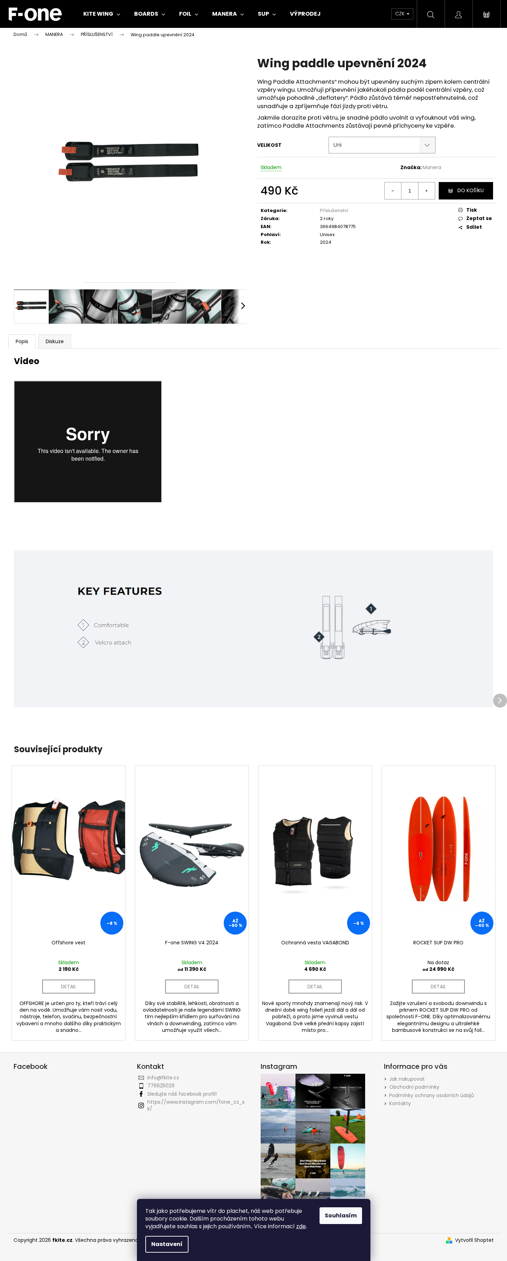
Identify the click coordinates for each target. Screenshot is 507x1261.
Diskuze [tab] (55, 341)
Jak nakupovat (407, 1078)
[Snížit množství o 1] (393, 190)
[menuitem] (101, 14)
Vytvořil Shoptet (474, 1240)
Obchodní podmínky (414, 1086)
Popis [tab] (22, 341)
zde (301, 1226)
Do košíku (471, 190)
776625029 (161, 1085)
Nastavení (167, 1244)
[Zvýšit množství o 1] (426, 190)
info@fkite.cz (163, 1077)
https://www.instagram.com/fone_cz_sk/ (196, 1105)
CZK (400, 13)
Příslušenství (334, 210)
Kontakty (400, 1103)
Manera (432, 167)
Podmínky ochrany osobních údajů (431, 1095)
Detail (68, 986)
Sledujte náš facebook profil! (182, 1093)
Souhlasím (341, 1215)
